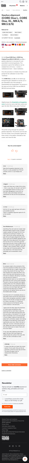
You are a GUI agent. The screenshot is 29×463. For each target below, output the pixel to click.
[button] (3, 44)
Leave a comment (6, 370)
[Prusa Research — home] (3, 5)
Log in (9, 159)
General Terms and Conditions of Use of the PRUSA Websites (13, 421)
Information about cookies (8, 426)
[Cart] (26, 1)
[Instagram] (13, 446)
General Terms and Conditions (9, 419)
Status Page (5, 430)
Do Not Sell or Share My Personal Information (13, 431)
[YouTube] (19, 446)
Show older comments (14, 364)
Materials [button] (22, 5)
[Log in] (23, 1)
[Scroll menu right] (27, 5)
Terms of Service (19, 411)
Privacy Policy (10, 411)
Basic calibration (16, 10)
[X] (16, 446)
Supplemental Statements (8, 433)
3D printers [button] (13, 5)
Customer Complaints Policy (9, 428)
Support (8, 10)
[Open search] (20, 1)
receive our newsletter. (18, 403)
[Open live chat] (25, 459)
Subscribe (7, 406)
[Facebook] (9, 446)
